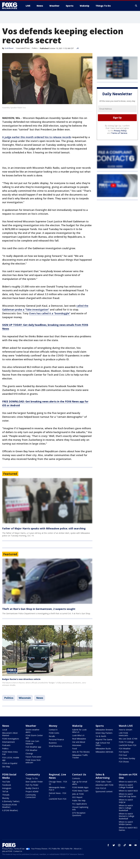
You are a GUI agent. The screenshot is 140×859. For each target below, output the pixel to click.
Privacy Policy (120, 130)
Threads (5, 794)
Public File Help (78, 800)
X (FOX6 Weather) (10, 810)
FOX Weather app (33, 747)
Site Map (6, 766)
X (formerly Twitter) (10, 801)
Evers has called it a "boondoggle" (49, 313)
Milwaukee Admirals (104, 751)
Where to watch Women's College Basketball (126, 816)
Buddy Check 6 (32, 788)
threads (124, 845)
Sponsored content (104, 791)
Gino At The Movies (81, 751)
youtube (130, 845)
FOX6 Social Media (9, 776)
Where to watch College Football (126, 786)
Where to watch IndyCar (126, 800)
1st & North (101, 736)
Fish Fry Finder (32, 785)
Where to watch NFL (128, 781)
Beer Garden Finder (34, 781)
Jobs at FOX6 (78, 794)
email (135, 845)
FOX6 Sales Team (103, 781)
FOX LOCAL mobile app (10, 758)
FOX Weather (31, 750)
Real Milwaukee (79, 738)
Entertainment (8, 742)
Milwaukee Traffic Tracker (80, 756)
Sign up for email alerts (79, 782)
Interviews (76, 745)
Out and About (78, 742)
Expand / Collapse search (136, 6)
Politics (34, 48)
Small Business (55, 746)
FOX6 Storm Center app (34, 736)
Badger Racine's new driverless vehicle (21, 679)
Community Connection (31, 796)
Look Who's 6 (78, 735)
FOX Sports (124, 751)
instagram (119, 845)
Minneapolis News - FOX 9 (57, 788)
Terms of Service (119, 133)
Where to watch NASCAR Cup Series (127, 795)
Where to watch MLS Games (128, 828)
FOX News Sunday (127, 758)
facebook (108, 845)
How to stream (125, 729)
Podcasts (6, 745)
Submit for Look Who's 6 (79, 730)
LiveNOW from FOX (127, 745)
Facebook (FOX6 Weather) (9, 805)
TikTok (5, 791)
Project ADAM (32, 791)
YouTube (6, 781)
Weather (31, 725)
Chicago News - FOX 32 (58, 782)
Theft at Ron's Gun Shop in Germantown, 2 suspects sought (38, 609)
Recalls (52, 736)
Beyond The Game (104, 739)
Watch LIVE (126, 725)
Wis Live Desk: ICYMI (128, 738)
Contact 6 (53, 729)
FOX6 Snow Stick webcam (33, 761)
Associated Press (23, 48)
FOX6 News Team (80, 790)
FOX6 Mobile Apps (80, 787)
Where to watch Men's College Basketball (126, 808)
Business (53, 742)
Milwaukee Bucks (103, 748)
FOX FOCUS (101, 788)
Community (33, 774)
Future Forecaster (33, 756)
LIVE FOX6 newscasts (123, 734)
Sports (100, 725)
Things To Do (32, 778)
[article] (47, 501)
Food (74, 748)
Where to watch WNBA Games (126, 823)
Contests (76, 778)
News (39, 697)
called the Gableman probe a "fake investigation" (45, 307)
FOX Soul (123, 755)
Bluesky (5, 798)
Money (53, 725)
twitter (114, 845)
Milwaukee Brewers (104, 729)
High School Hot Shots (103, 744)
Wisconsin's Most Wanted (10, 734)
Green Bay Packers (104, 733)
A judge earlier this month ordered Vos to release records (36, 137)
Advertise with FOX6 (104, 785)
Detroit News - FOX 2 (57, 794)
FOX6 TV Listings (126, 742)
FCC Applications (79, 803)
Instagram (6, 788)
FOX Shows (124, 761)
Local (4, 729)
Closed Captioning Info (80, 808)
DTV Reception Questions (78, 814)
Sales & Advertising (103, 776)
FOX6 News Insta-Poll (10, 753)
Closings (29, 753)
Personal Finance (56, 739)
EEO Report (77, 797)
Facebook (6, 785)
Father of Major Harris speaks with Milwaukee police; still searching (44, 528)
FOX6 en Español (9, 763)
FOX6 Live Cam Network (32, 742)
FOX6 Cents (54, 733)
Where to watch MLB (128, 790)
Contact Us (79, 774)
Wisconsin (25, 697)
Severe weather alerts (32, 730)
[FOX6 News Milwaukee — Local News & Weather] (11, 5)
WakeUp (77, 725)
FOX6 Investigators (10, 738)
